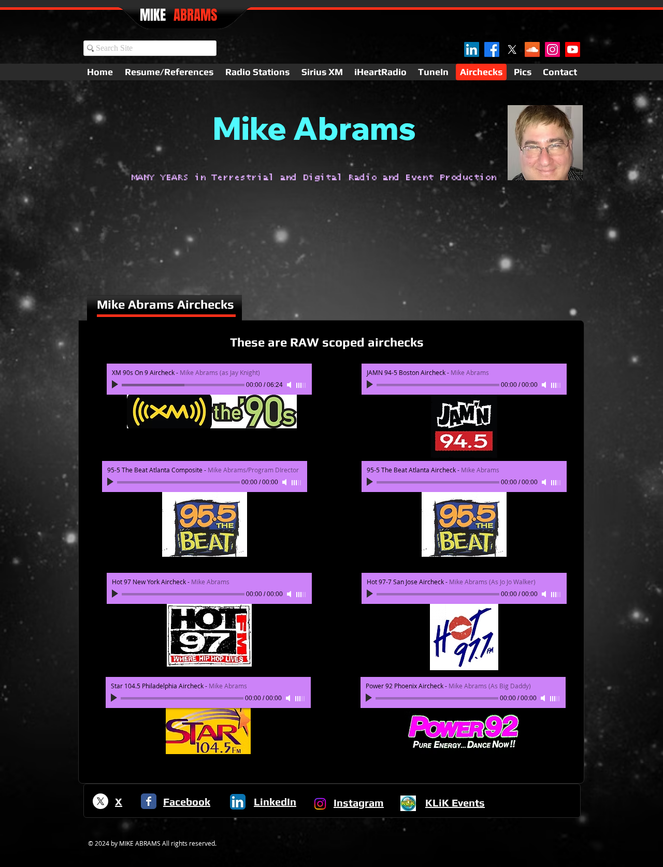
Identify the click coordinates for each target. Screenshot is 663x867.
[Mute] (290, 385)
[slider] (301, 385)
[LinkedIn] (471, 49)
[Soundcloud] (532, 49)
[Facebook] (491, 49)
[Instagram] (552, 49)
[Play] (116, 385)
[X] (512, 49)
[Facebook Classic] (148, 801)
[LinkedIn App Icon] (238, 802)
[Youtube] (572, 49)
